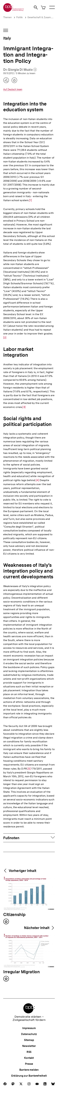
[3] (23, 407)
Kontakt (29, 1057)
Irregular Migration (21, 972)
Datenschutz (29, 1034)
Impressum (29, 1028)
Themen (7, 17)
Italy (7, 38)
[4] (37, 480)
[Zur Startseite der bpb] (13, 11)
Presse (29, 1063)
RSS (29, 1051)
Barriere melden (29, 1069)
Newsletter (29, 1046)
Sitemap (29, 1040)
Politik (19, 17)
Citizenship (14, 914)
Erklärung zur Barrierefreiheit (29, 1075)
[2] (4, 337)
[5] (29, 768)
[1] (30, 200)
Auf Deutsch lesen (12, 89)
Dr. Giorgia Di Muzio (20, 70)
